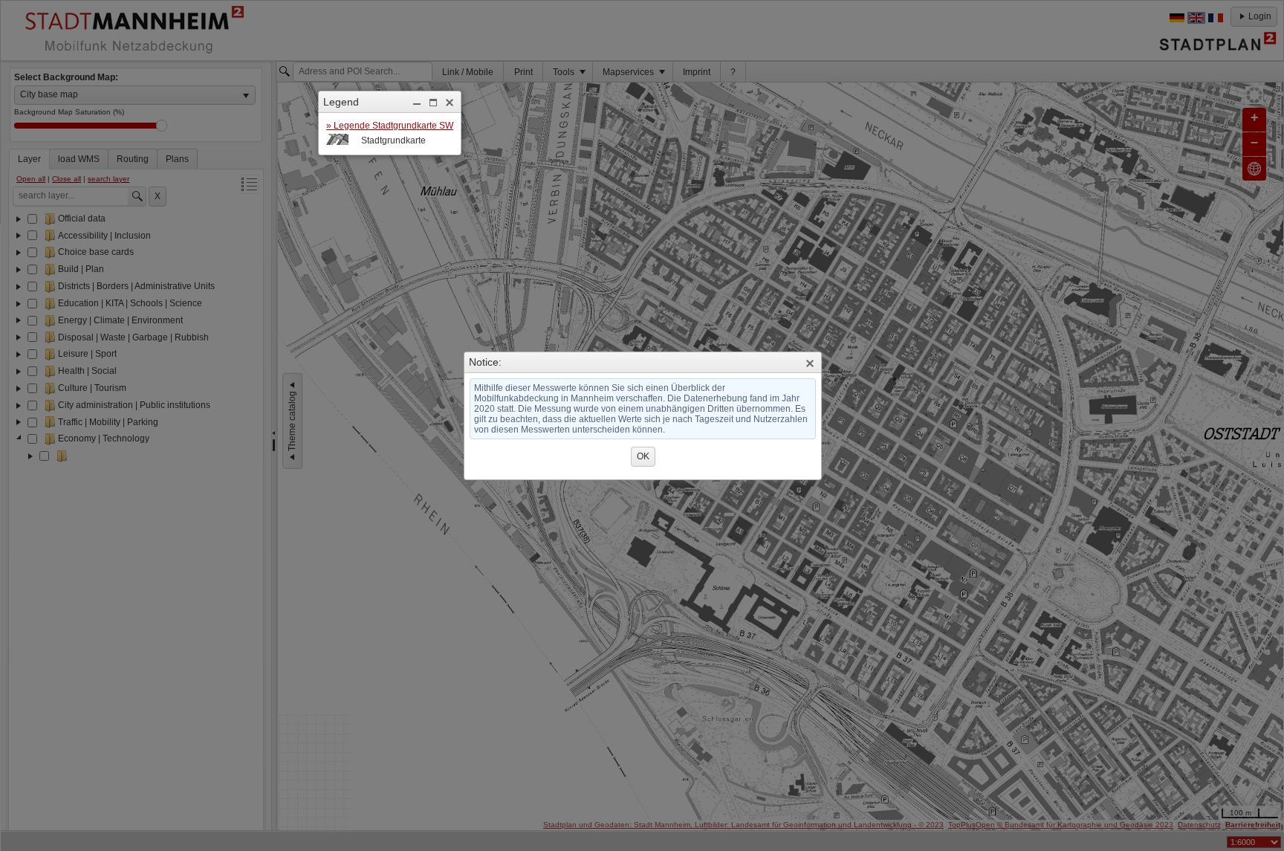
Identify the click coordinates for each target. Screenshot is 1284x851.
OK (643, 456)
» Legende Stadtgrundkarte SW (389, 125)
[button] (417, 102)
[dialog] (390, 134)
